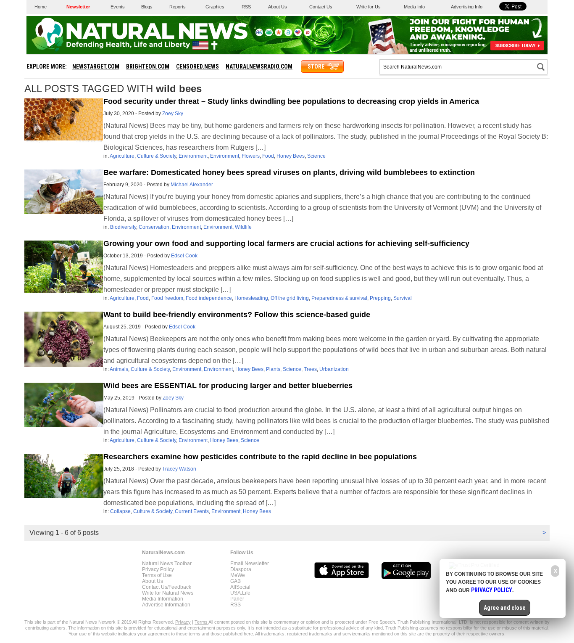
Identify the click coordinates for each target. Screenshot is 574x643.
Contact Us (320, 6)
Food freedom (167, 298)
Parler (237, 599)
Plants (273, 369)
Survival (402, 298)
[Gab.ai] (269, 34)
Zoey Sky (172, 113)
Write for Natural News (167, 593)
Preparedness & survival (339, 298)
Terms (201, 621)
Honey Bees (290, 156)
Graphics (214, 6)
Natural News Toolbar (167, 563)
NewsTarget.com (95, 66)
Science (316, 156)
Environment (193, 156)
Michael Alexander (192, 185)
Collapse (120, 511)
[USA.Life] (298, 34)
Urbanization (334, 369)
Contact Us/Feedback (166, 587)
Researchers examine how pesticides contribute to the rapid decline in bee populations (260, 456)
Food (268, 156)
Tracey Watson (179, 469)
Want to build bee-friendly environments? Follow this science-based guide (236, 314)
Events (118, 6)
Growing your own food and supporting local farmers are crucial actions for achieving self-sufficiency (286, 243)
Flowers (251, 156)
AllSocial (240, 587)
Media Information (162, 599)
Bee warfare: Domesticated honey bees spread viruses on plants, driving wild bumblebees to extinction (289, 172)
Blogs (147, 6)
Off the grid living (290, 298)
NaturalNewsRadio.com (259, 66)
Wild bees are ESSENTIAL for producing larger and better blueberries (228, 385)
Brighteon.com (147, 66)
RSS (246, 6)
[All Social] (288, 34)
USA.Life (240, 593)
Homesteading (251, 298)
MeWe (237, 575)
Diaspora (240, 569)
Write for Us (368, 6)
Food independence (209, 298)
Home (40, 6)
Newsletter (78, 6)
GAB (235, 581)
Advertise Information (166, 605)
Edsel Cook (184, 256)
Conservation (154, 227)
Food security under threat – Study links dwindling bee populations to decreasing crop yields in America (291, 101)
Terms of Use (157, 575)
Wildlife (243, 227)
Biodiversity (123, 227)
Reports (177, 6)
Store (316, 66)
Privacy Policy (158, 569)
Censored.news (197, 66)
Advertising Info (466, 6)
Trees (310, 369)
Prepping (380, 298)
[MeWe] (259, 34)
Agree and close (505, 607)
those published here (232, 633)
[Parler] (307, 34)
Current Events (192, 511)
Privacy (183, 621)
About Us (277, 6)
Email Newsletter (249, 563)
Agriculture (122, 156)
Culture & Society (156, 156)
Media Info (414, 6)
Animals (119, 369)
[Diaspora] (278, 34)
